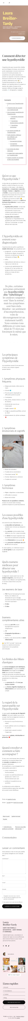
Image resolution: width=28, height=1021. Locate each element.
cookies (18, 1018)
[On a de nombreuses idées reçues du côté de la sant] (21, 968)
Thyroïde (5, 819)
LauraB (8, 802)
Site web (4, 889)
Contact (6, 994)
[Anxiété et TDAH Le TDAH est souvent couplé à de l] (13, 968)
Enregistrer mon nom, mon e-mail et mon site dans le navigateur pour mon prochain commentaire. (12, 897)
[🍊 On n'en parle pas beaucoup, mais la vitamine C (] (6, 961)
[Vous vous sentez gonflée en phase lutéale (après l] (21, 961)
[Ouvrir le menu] (4, 3)
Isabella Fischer (11, 799)
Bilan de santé (6, 816)
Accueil (6, 987)
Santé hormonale (18, 802)
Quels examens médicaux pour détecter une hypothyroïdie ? (14, 136)
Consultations (8, 991)
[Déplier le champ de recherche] (9, 3)
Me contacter (14, 1007)
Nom (3, 876)
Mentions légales (20, 1016)
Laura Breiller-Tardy (10, 18)
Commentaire (5, 858)
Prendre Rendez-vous (14, 1002)
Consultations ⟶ (17, 38)
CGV (14, 1016)
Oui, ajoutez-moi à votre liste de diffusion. (13, 902)
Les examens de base (16, 141)
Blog (5, 998)
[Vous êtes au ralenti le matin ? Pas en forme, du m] (6, 968)
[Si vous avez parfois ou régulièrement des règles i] (13, 961)
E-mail (4, 882)
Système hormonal (16, 816)
